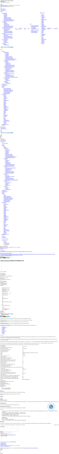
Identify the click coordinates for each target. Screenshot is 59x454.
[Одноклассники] (2, 257)
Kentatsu (5, 98)
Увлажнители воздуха (9, 68)
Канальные (7, 54)
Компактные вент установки (10, 76)
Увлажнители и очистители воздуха (9, 66)
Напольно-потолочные (9, 56)
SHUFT (5, 103)
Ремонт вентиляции (7, 92)
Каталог (3, 51)
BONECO (5, 106)
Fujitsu (5, 95)
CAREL (5, 108)
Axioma (5, 99)
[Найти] (0, 130)
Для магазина (49, 254)
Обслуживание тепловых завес (8, 90)
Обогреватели (6, 60)
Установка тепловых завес (8, 91)
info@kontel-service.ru (4, 248)
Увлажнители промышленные (10, 71)
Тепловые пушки (8, 63)
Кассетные (5, 254)
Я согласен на (8, 434)
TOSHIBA (5, 110)
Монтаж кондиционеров (7, 88)
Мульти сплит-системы (9, 57)
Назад (5, 146)
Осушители (6, 81)
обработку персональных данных (10, 434)
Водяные (7, 79)
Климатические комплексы (10, 70)
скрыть (1, 390)
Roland (5, 121)
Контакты (3, 125)
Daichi (5, 119)
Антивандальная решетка (6, 308)
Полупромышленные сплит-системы (33, 254)
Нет (2, 297)
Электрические (8, 80)
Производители (4, 94)
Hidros (5, 104)
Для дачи (40, 254)
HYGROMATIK (6, 107)
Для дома (43, 254)
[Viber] (5, 257)
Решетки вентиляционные (9, 75)
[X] (4, 257)
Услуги (3, 87)
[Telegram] (9, 257)
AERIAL (5, 105)
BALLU (5, 123)
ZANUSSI (5, 122)
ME (4, 114)
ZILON (5, 113)
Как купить (3, 85)
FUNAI (5, 112)
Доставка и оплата (5, 84)
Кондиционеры (6, 52)
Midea (5, 111)
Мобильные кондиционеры (10, 58)
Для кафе (45, 254)
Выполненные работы (5, 124)
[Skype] (8, 257)
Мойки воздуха (8, 69)
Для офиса (52, 254)
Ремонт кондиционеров (7, 89)
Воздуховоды (7, 74)
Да (2, 296)
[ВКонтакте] (0, 257)
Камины (7, 61)
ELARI (5, 101)
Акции (3, 86)
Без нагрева (7, 78)
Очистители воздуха (9, 67)
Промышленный (8, 83)
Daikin (5, 118)
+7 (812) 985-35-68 (3, 9)
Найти (1, 449)
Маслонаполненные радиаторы (10, 65)
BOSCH (5, 116)
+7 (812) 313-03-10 (3, 10)
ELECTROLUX (6, 120)
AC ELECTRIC (6, 109)
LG (4, 117)
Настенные (2, 254)
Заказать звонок (2, 141)
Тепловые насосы (8, 64)
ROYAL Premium (6, 100)
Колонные (7, 55)
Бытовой (7, 82)
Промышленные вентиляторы (10, 73)
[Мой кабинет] (0, 136)
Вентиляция (6, 72)
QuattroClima (6, 97)
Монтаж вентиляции (7, 93)
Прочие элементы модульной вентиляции (12, 77)
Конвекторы (7, 62)
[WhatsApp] (6, 257)
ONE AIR (5, 115)
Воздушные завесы (8, 182)
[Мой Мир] (3, 257)
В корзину (2, 311)
